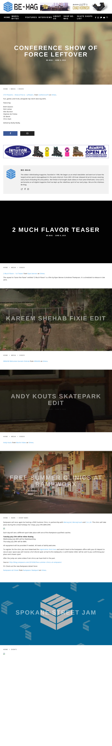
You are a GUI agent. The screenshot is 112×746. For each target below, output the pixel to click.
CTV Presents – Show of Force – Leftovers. (18, 95)
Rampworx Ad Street (11, 570)
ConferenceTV (43, 95)
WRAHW (37, 361)
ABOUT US (57, 17)
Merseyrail (68, 522)
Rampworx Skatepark (31, 570)
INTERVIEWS (45, 17)
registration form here (48, 549)
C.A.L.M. (89, 522)
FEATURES (31, 17)
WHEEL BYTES (15, 17)
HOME (7, 17)
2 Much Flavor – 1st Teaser (13, 273)
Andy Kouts (7, 442)
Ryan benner (32, 273)
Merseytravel (77, 522)
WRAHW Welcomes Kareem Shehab (16, 361)
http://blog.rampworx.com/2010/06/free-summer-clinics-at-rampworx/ (35, 562)
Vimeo (54, 95)
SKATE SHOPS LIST (85, 17)
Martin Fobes (21, 442)
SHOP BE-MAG (69, 17)
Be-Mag (49, 60)
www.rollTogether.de (11, 736)
